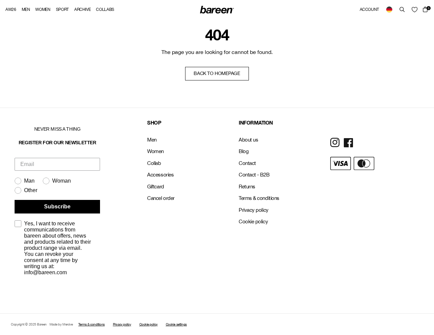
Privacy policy (254, 210)
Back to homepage (217, 73)
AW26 (10, 9)
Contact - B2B (254, 175)
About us (248, 140)
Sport (62, 9)
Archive (82, 9)
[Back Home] (217, 9)
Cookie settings (176, 324)
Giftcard (155, 186)
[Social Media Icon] (335, 142)
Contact (247, 163)
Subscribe (57, 206)
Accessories (160, 175)
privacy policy (31, 293)
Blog (244, 151)
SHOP (154, 122)
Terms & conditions (259, 198)
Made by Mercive (61, 324)
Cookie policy (253, 221)
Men (26, 9)
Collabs (105, 9)
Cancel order (161, 198)
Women (42, 9)
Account (369, 9)
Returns (247, 186)
